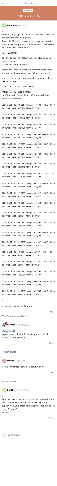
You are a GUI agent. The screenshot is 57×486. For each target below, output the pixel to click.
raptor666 (10, 331)
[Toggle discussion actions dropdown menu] (54, 3)
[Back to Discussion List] (3, 3)
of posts (27, 3)
